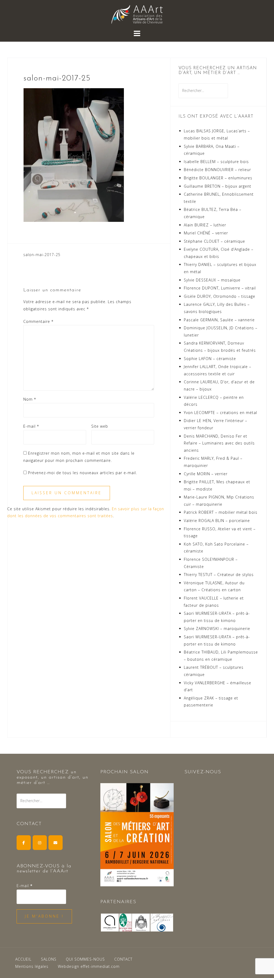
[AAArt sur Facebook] (24, 842)
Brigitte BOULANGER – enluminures (218, 177)
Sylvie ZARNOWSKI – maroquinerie (217, 628)
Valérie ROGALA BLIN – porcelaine (217, 520)
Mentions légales (31, 966)
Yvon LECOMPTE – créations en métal (220, 412)
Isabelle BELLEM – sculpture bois (216, 161)
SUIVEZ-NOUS (202, 772)
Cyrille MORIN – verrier (205, 473)
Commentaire (38, 321)
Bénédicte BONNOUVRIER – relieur (217, 169)
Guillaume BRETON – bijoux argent (217, 186)
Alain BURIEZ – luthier (205, 224)
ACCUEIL (23, 959)
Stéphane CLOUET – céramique (214, 241)
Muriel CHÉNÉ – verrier (206, 232)
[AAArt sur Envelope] (55, 842)
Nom (29, 399)
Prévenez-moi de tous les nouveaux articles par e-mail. (82, 472)
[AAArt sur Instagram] (40, 842)
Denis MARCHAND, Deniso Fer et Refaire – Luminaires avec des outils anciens (219, 443)
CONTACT (123, 959)
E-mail (31, 426)
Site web (99, 426)
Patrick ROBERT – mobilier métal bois (220, 512)
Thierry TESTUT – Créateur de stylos (219, 574)
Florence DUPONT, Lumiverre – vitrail (220, 288)
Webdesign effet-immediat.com (89, 966)
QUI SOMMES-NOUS (85, 959)
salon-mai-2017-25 (41, 254)
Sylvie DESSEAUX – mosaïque (212, 280)
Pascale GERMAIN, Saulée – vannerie (219, 319)
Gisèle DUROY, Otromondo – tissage (219, 296)
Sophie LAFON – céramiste (210, 358)
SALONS (48, 959)
